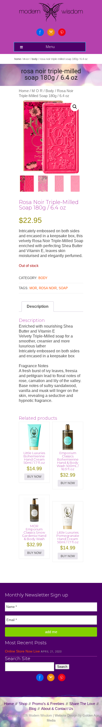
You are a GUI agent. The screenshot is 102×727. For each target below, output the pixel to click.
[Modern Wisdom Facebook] (40, 32)
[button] (74, 106)
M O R (26, 58)
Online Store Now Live (22, 651)
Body (35, 58)
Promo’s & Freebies (48, 703)
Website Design (66, 715)
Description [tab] (38, 306)
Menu (50, 46)
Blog (32, 708)
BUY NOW (34, 476)
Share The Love (82, 703)
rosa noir (48, 288)
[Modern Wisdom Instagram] (51, 32)
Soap (63, 288)
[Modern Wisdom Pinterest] (62, 32)
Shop (23, 703)
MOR (33, 288)
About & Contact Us (57, 708)
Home (17, 58)
